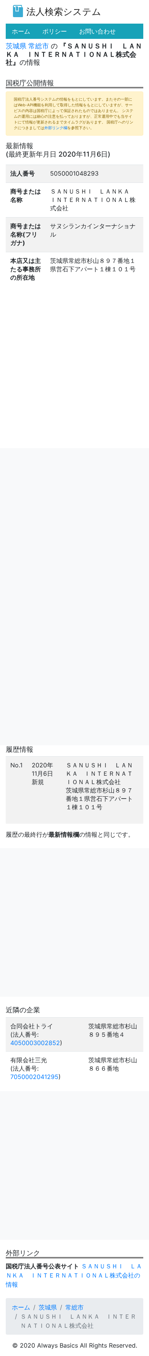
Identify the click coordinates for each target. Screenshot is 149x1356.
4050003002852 (35, 1043)
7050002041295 (34, 1077)
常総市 (38, 46)
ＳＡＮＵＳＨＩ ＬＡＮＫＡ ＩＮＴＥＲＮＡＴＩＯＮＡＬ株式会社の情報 (74, 1275)
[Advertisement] (74, 522)
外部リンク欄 (55, 127)
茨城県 (16, 46)
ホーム (21, 1307)
